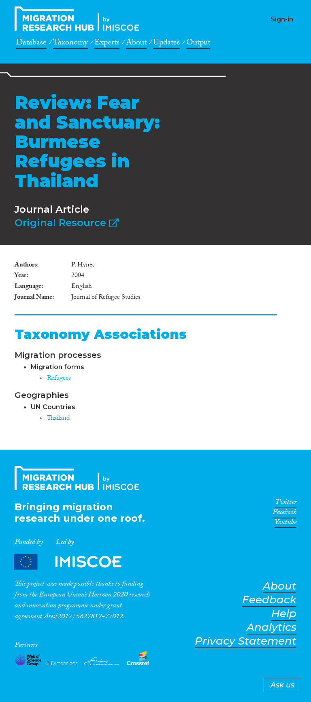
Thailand (58, 418)
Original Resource (62, 222)
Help (283, 613)
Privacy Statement (245, 641)
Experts (106, 43)
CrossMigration (79, 18)
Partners (74, 561)
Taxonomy (70, 43)
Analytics (271, 627)
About (136, 43)
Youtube (285, 524)
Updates (166, 43)
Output (198, 43)
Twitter (285, 503)
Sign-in (282, 19)
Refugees (59, 378)
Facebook (284, 513)
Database (31, 43)
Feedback (269, 600)
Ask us (282, 685)
